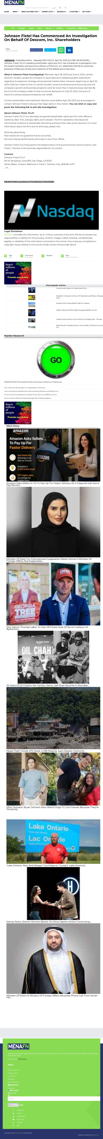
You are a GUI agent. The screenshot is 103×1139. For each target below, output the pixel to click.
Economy (71, 28)
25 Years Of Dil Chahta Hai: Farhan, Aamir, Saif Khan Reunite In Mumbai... (47, 685)
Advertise (11, 1079)
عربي (54, 7)
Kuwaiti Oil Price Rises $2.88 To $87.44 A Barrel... (73, 303)
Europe (21, 28)
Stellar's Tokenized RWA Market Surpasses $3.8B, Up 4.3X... (76, 310)
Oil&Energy (84, 28)
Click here (22, 1059)
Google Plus (20, 1116)
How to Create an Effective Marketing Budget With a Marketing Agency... (28, 398)
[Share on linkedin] (69, 50)
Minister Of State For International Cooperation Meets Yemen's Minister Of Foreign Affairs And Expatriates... (48, 560)
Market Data (47, 12)
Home (6, 12)
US (10, 28)
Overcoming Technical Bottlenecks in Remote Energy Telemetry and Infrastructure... (31, 391)
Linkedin (19, 1122)
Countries (73, 12)
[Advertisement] (40, 19)
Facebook (20, 1110)
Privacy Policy (13, 1073)
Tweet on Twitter (50, 50)
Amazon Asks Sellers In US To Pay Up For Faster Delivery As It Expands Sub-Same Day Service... (52, 484)
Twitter (19, 1113)
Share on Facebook (36, 50)
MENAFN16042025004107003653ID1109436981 (29, 181)
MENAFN (9, 60)
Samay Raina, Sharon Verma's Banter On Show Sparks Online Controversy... (48, 921)
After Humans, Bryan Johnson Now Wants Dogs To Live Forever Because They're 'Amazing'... (52, 808)
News (15, 12)
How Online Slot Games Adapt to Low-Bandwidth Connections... (25, 387)
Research (61, 12)
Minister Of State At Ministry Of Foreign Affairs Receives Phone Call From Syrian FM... (51, 996)
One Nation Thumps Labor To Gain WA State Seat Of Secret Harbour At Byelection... (47, 628)
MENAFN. (18, 1133)
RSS (18, 1125)
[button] (60, 7)
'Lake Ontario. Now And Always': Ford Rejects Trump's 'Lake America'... (46, 865)
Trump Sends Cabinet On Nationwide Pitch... (71, 288)
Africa (48, 28)
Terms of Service (13, 1070)
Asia (39, 28)
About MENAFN (13, 1082)
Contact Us (12, 1076)
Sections (86, 12)
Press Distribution (29, 12)
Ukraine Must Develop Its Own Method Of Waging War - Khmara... (79, 319)
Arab (31, 28)
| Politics (59, 28)
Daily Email (20, 1119)
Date (8, 49)
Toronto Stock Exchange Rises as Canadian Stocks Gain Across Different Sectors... (30, 394)
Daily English (14, 1090)
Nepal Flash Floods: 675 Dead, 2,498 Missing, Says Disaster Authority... (45, 751)
